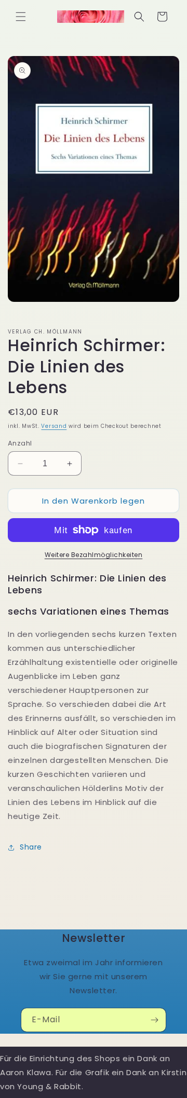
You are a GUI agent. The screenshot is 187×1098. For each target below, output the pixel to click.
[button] (20, 16)
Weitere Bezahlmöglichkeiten (94, 554)
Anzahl (20, 443)
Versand (53, 426)
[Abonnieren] (154, 1020)
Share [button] (31, 847)
